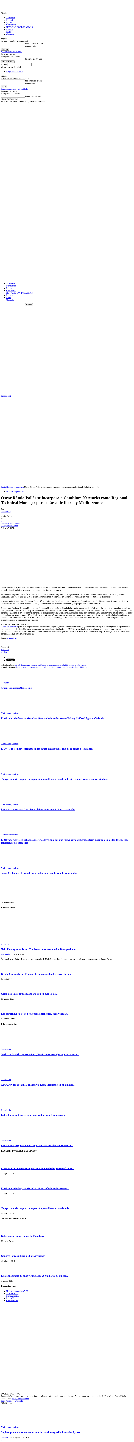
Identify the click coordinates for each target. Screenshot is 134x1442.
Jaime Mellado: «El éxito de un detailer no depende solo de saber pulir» (39, 873)
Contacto (10, 34)
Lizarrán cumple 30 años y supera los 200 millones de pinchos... (35, 1275)
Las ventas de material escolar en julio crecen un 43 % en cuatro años (38, 809)
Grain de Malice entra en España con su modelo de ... (29, 993)
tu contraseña (30, 46)
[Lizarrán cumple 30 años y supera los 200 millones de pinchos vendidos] (7, 1271)
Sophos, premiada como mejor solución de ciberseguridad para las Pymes (40, 1432)
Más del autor (26, 688)
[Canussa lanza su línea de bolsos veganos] (7, 1251)
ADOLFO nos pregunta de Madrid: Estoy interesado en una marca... (38, 1084)
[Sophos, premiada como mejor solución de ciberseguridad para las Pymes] (22, 1425)
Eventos (9, 29)
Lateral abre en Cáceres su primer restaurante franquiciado (33, 1115)
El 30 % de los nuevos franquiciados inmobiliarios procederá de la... (37, 1168)
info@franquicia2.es (20, 1398)
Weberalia (19, 1401)
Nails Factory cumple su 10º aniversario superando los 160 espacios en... (39, 949)
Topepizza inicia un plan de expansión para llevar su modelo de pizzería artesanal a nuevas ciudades (54, 779)
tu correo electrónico (33, 59)
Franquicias (11, 20)
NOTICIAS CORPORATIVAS (19, 27)
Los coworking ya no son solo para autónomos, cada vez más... (35, 1013)
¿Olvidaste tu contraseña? (11, 52)
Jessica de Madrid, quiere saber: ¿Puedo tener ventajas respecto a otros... (40, 1054)
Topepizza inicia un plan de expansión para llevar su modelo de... (36, 1208)
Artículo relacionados (10, 688)
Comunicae (5, 511)
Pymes (9, 22)
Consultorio (11, 25)
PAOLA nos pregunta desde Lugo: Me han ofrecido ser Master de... (37, 1145)
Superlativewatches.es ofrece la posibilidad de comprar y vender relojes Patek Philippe (51, 667)
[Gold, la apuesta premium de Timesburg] (7, 1231)
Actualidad (10, 18)
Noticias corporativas (15, 491)
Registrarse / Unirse (14, 71)
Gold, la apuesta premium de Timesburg (22, 1236)
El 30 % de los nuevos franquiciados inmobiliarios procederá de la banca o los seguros (47, 748)
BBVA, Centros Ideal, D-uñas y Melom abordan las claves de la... (36, 974)
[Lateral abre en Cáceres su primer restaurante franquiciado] (15, 1108)
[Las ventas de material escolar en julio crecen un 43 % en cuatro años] (15, 802)
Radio (8, 32)
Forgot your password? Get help (14, 89)
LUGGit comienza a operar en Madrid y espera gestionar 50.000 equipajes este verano (50, 665)
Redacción (5, 954)
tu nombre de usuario (34, 43)
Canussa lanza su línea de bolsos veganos (23, 1255)
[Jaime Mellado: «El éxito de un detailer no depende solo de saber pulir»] (15, 866)
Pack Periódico (7, 1401)
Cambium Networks (9, 627)
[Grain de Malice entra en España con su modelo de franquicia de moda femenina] (7, 989)
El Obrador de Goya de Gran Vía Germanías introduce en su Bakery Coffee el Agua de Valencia (52, 718)
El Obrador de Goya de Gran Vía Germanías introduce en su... (35, 1188)
